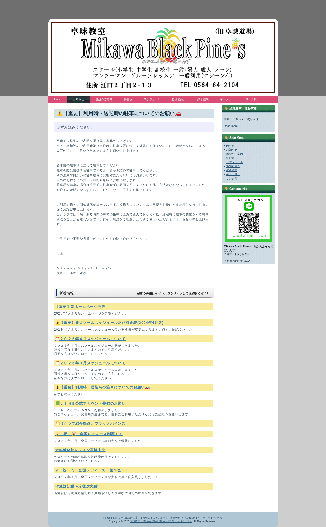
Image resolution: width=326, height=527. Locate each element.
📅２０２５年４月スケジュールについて (90, 339)
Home (230, 145)
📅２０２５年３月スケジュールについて (90, 363)
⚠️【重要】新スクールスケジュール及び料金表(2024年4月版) (109, 323)
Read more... (232, 125)
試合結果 (231, 170)
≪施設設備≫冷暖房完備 (76, 486)
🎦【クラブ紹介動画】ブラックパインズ (90, 423)
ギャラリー (233, 174)
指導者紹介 (233, 166)
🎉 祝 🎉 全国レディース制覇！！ (89, 434)
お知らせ (231, 149)
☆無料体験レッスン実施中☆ (80, 450)
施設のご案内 (234, 153)
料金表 (230, 157)
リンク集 (231, 178)
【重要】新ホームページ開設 (80, 307)
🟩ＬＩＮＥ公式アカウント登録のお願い (90, 403)
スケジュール (234, 162)
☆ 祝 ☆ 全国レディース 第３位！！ (92, 470)
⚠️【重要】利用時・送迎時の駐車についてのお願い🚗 (102, 387)
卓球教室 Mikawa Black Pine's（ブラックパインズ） (161, 521)
